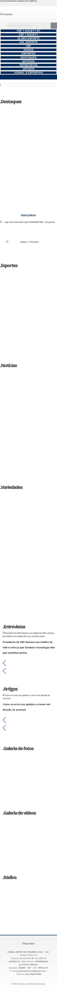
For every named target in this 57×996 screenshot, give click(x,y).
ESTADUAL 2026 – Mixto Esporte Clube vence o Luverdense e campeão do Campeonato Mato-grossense (25, 278)
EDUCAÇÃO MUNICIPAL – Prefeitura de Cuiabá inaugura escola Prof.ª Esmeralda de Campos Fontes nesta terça (28, 114)
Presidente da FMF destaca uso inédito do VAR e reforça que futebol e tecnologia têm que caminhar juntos (29, 647)
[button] (28, 77)
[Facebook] (48, 4)
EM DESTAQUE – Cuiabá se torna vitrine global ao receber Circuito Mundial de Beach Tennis (28, 574)
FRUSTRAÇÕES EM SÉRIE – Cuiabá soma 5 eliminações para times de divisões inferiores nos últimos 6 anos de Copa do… (28, 296)
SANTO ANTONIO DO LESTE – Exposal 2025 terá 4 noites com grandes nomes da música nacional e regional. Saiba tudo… (28, 523)
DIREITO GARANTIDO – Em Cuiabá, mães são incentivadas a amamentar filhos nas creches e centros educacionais (27, 198)
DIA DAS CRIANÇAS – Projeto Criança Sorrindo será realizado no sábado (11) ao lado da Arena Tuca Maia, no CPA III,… (26, 541)
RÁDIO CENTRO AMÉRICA (20, 902)
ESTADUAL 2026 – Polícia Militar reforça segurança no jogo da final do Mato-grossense (26, 329)
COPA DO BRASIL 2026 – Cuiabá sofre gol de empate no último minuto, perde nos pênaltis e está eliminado (27, 347)
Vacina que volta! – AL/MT (20, 834)
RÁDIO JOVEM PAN (16, 911)
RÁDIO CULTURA (15, 885)
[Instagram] (43, 4)
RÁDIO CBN (11, 893)
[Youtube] (54, 4)
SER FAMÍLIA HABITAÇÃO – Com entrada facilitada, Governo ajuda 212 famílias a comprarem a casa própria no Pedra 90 (26, 132)
